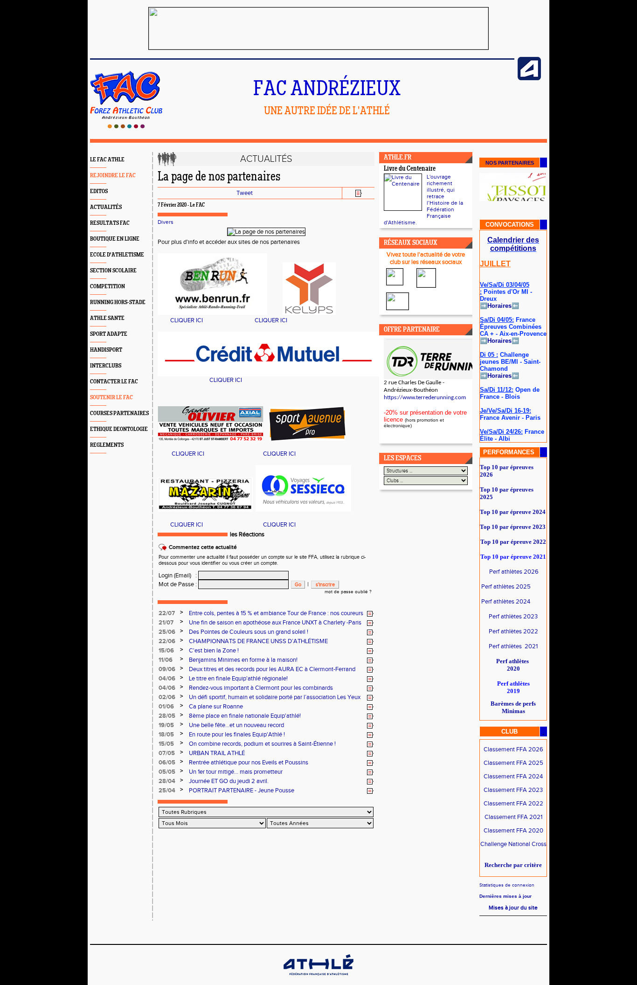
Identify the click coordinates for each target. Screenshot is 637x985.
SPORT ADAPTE (108, 334)
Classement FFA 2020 (513, 830)
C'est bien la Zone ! (214, 650)
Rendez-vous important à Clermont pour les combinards (261, 688)
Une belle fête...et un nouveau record (236, 725)
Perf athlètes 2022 (513, 631)
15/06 (166, 650)
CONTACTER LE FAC (114, 382)
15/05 (166, 744)
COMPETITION (107, 287)
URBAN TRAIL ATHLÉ (217, 753)
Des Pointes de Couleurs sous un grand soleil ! (248, 632)
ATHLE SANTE (107, 318)
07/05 (167, 753)
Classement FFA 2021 (513, 817)
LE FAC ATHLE (107, 160)
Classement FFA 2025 (513, 763)
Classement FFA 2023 (513, 790)
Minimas (513, 711)
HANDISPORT (106, 350)
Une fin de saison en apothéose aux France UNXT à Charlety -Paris (275, 622)
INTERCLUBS (105, 366)
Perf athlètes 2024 (505, 601)
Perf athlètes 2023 (513, 616)
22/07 (167, 613)
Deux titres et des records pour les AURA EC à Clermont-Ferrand (272, 669)
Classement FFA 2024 (513, 776)
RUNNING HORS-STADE (117, 302)
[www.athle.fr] (529, 78)
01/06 (166, 706)
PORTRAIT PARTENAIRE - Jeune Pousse (241, 790)
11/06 (166, 660)
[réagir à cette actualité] (370, 613)
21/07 (166, 622)
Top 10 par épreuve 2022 (513, 541)
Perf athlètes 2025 (506, 586)
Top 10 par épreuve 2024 (513, 511)
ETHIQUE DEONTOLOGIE (119, 429)
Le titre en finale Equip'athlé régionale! (238, 678)
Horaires (499, 305)
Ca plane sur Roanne (216, 706)
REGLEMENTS (107, 445)
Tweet (244, 193)
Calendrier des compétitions (513, 244)
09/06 (167, 669)
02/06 (167, 697)
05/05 (167, 772)
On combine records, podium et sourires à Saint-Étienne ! (262, 744)
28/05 (167, 716)
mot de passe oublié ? (348, 592)
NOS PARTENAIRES (509, 163)
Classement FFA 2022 (513, 803)
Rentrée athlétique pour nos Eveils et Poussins (248, 762)
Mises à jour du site (513, 907)
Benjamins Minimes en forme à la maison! (243, 660)
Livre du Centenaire (410, 169)
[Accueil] (126, 126)
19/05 (166, 725)
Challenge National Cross (513, 844)
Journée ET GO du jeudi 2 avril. (229, 781)
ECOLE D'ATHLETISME (117, 255)
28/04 (167, 781)
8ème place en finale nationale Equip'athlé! (245, 716)
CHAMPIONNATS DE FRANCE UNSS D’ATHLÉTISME (258, 641)
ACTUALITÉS (106, 207)
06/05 (167, 762)
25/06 (167, 632)
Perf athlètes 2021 (513, 646)
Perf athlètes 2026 (514, 572)
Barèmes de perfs (513, 703)
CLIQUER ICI (186, 320)
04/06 (167, 678)
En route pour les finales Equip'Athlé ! (237, 734)
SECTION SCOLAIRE (113, 271)
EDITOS (99, 191)
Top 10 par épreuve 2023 (513, 526)
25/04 (167, 790)
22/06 (167, 641)
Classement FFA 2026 (513, 749)
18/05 (166, 734)
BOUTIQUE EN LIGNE (114, 239)
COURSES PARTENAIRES (119, 413)
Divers (165, 222)
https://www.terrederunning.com (425, 398)
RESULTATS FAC (110, 223)
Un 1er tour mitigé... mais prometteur (236, 772)
